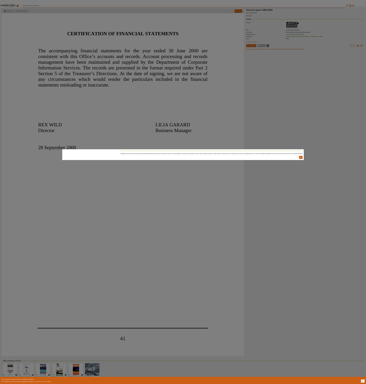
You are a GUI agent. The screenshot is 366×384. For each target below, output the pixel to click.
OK (301, 157)
